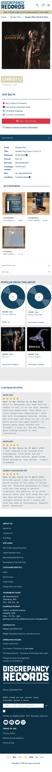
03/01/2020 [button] (20, 155)
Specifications (8, 265)
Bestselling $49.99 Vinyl (13, 557)
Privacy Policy (39, 716)
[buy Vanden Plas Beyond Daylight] (39, 297)
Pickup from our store (12, 586)
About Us (7, 528)
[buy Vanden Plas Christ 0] (13, 339)
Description (7, 138)
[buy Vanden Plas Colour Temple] (39, 339)
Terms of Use (8, 742)
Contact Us (7, 533)
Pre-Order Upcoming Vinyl (14, 547)
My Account (8, 576)
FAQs (5, 572)
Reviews (5, 272)
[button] (38, 5)
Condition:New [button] (22, 177)
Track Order (8, 581)
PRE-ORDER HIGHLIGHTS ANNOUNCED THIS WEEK (26, 12)
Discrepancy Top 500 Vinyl (14, 562)
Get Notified (27, 121)
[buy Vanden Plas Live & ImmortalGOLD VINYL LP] (13, 297)
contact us (7, 660)
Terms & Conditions (14, 716)
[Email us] (5, 722)
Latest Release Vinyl (11, 552)
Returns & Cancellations (13, 738)
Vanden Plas (20, 147)
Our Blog (7, 537)
